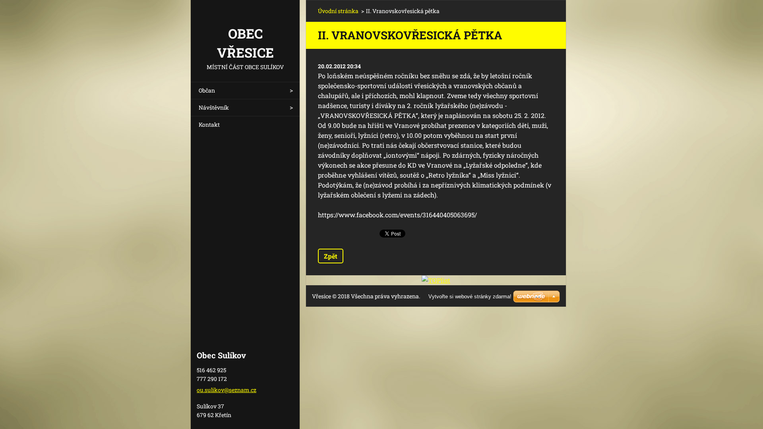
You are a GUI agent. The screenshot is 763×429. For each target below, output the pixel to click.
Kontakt (209, 124)
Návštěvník (214, 107)
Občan (207, 90)
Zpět (330, 256)
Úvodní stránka (338, 11)
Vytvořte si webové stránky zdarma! (469, 297)
